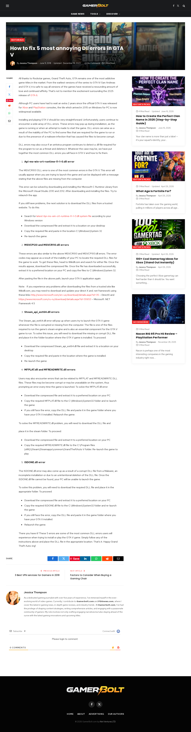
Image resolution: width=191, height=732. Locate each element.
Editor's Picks (141, 104)
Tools (94, 13)
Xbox (25, 107)
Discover (112, 13)
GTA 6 (33, 95)
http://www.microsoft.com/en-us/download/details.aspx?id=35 (65, 294)
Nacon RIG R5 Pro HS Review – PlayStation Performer (156, 335)
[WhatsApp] (9, 113)
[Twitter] (9, 94)
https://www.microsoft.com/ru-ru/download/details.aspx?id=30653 (55, 299)
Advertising (96, 714)
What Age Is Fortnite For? (153, 191)
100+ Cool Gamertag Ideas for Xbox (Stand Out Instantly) (157, 260)
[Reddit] (9, 105)
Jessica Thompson (28, 63)
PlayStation (39, 107)
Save (11, 100)
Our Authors (116, 714)
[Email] (9, 120)
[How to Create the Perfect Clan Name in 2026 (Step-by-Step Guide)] (158, 91)
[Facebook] (9, 86)
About (81, 714)
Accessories (140, 322)
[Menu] (7, 5)
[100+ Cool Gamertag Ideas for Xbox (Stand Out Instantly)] (158, 234)
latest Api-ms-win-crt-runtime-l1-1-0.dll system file (63, 216)
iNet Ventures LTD (107, 721)
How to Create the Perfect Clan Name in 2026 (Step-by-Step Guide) (158, 119)
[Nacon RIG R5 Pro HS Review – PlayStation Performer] (158, 309)
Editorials (17, 39)
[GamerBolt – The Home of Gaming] (95, 5)
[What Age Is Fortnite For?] (158, 166)
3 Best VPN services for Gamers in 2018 (37, 575)
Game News (77, 13)
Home (70, 714)
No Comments (93, 63)
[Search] (183, 5)
